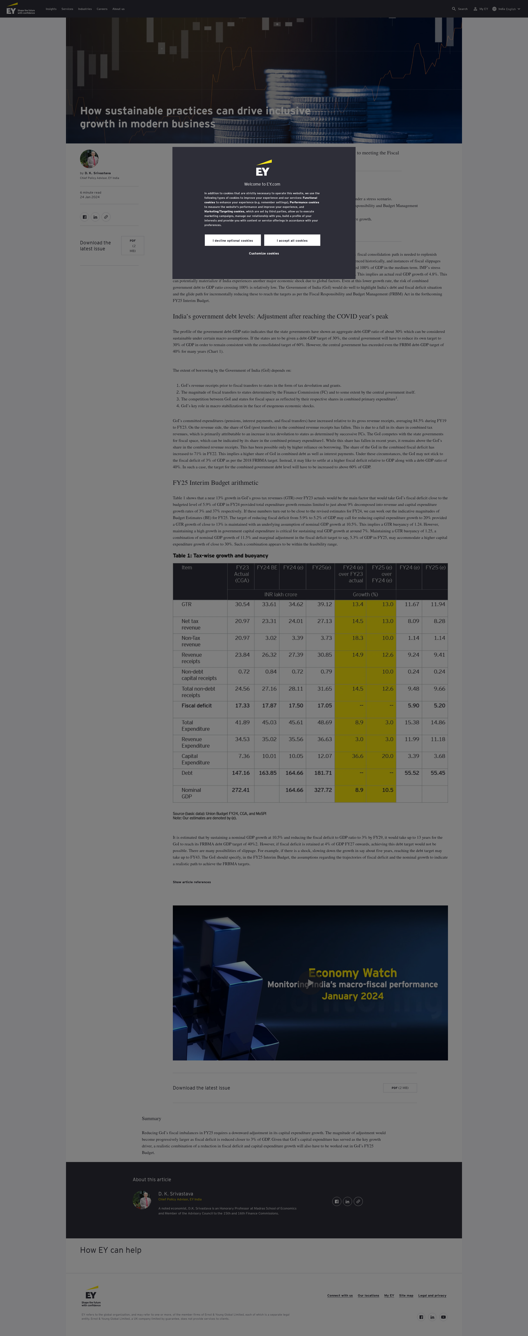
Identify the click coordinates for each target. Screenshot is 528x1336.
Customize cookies (264, 253)
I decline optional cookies (233, 240)
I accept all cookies (292, 240)
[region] (264, 213)
